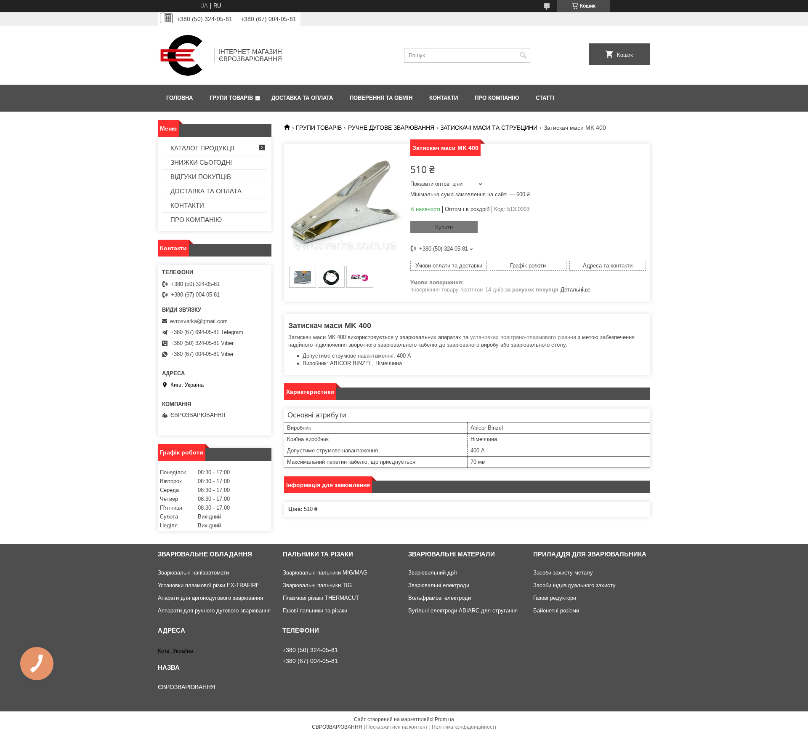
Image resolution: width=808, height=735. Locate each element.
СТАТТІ (545, 98)
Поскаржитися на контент (397, 727)
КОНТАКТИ (443, 98)
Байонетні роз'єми (556, 610)
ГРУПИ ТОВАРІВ (231, 98)
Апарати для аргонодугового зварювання (210, 598)
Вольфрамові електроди (439, 598)
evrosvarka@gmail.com (199, 321)
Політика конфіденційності (464, 727)
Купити (444, 227)
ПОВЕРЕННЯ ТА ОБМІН (381, 98)
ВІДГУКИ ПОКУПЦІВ (200, 176)
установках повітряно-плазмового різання (523, 337)
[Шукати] (523, 55)
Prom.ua (444, 719)
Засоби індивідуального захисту (574, 585)
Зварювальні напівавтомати (193, 572)
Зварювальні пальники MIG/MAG (325, 572)
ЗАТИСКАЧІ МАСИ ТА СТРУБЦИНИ (488, 127)
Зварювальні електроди (438, 585)
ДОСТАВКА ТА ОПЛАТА (302, 98)
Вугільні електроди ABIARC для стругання (463, 610)
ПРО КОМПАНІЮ (497, 98)
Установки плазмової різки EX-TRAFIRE (209, 585)
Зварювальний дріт (432, 572)
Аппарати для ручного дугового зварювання (214, 610)
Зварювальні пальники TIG (317, 585)
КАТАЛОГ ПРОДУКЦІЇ (202, 148)
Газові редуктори (554, 598)
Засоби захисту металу (563, 572)
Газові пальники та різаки (315, 610)
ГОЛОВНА (179, 98)
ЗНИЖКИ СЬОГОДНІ (201, 162)
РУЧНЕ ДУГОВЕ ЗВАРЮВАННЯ (391, 127)
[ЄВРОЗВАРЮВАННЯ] (183, 55)
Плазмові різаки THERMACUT (321, 598)
